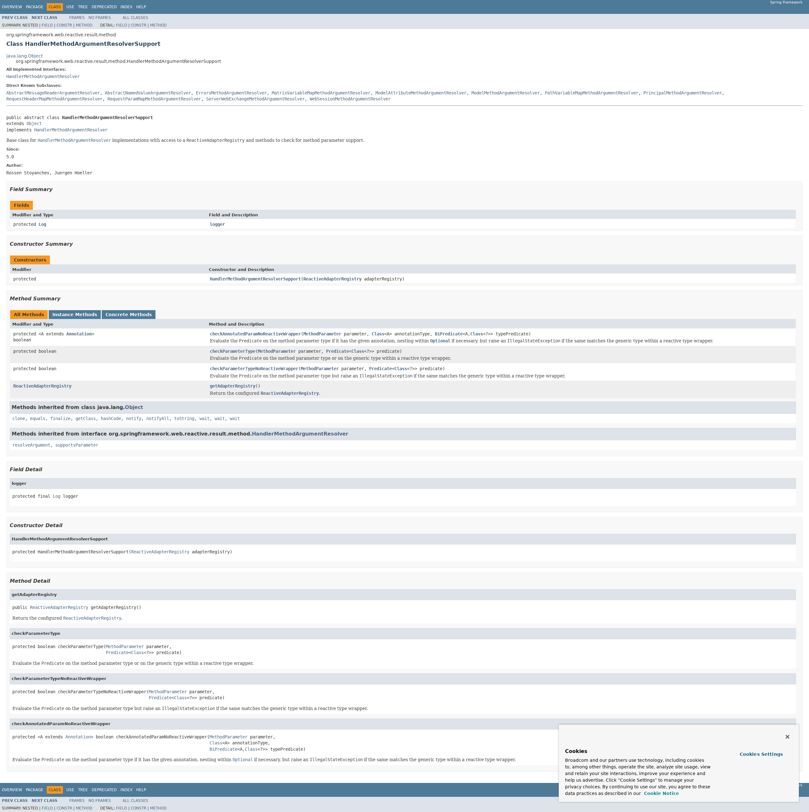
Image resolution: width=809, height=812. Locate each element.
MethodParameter (322, 333)
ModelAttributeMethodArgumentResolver (420, 92)
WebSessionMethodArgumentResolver (350, 98)
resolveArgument (31, 445)
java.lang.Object (24, 55)
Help (141, 7)
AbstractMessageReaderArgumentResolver (53, 92)
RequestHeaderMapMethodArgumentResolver (54, 98)
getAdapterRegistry (232, 385)
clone (18, 418)
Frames (77, 17)
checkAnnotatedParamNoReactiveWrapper (255, 333)
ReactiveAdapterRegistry (332, 278)
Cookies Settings (761, 754)
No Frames (99, 17)
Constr (64, 25)
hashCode (111, 418)
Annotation (79, 333)
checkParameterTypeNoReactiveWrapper (254, 368)
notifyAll (157, 418)
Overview (12, 7)
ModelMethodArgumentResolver (505, 92)
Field (47, 25)
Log (42, 224)
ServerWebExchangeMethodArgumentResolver (255, 98)
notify (133, 418)
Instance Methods (74, 314)
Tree (83, 7)
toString (184, 418)
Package (34, 7)
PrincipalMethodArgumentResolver (682, 92)
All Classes (135, 17)
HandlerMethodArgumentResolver (43, 76)
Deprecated (104, 7)
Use (70, 7)
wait (204, 418)
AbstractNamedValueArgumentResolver (148, 92)
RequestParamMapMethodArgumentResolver (154, 98)
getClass (86, 418)
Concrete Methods (129, 314)
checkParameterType (232, 351)
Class (378, 333)
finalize (60, 418)
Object (34, 123)
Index (126, 7)
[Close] (787, 737)
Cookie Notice (660, 793)
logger (217, 224)
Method (84, 25)
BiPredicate (449, 333)
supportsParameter (76, 445)
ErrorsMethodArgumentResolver (231, 92)
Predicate (337, 351)
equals (37, 418)
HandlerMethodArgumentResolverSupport (255, 278)
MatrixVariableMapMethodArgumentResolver (321, 92)
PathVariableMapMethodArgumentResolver (591, 92)
